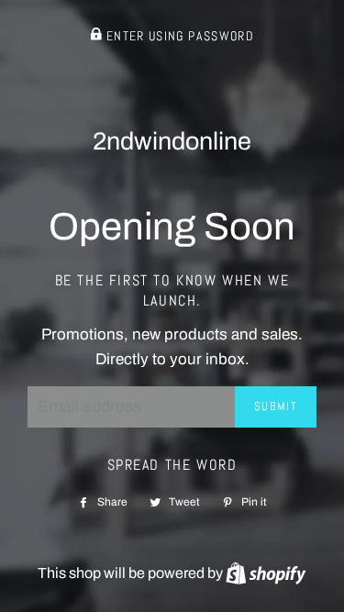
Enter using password (178, 36)
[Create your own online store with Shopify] (265, 573)
